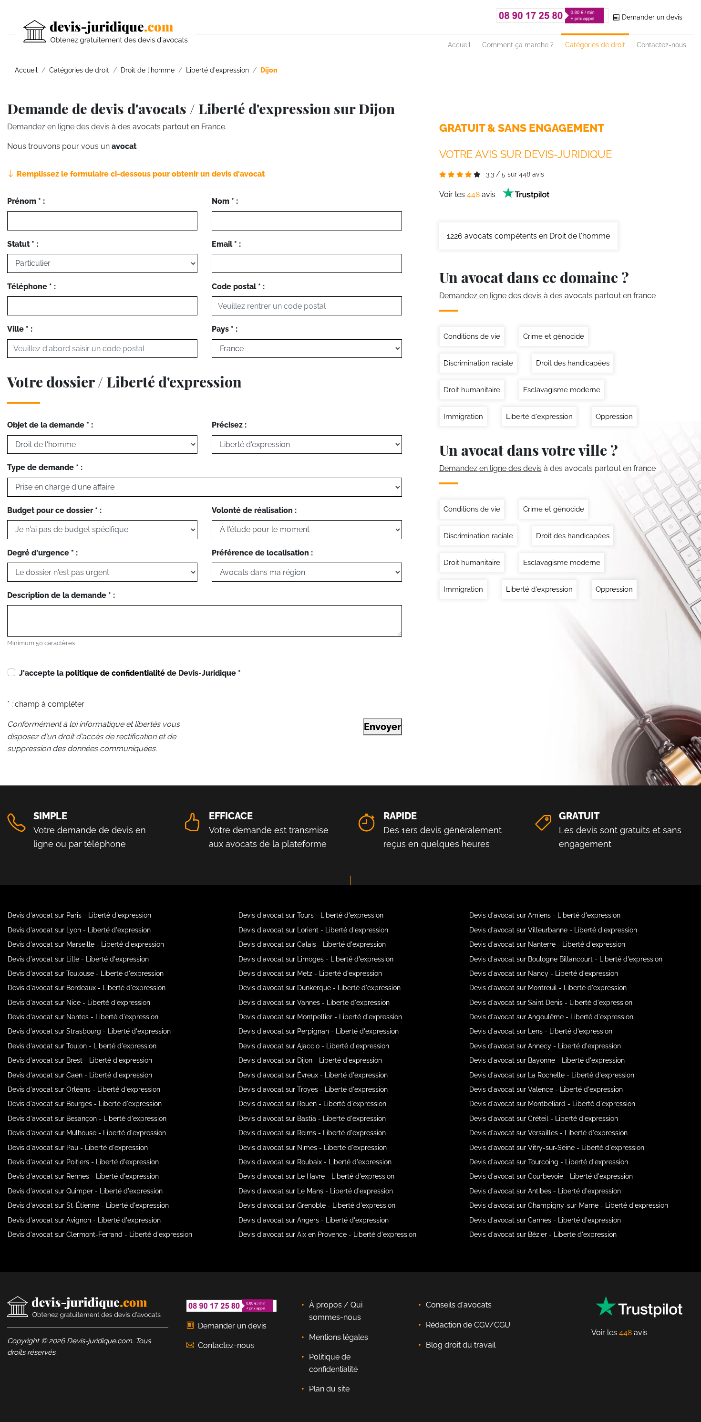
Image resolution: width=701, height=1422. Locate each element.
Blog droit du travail (460, 1344)
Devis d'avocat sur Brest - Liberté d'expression (80, 1060)
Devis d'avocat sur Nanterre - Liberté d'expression (547, 944)
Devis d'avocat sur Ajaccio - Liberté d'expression (313, 1046)
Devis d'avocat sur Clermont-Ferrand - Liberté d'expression (100, 1234)
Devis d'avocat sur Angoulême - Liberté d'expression (551, 1017)
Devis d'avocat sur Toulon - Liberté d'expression (82, 1046)
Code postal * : (238, 286)
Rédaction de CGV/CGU (468, 1324)
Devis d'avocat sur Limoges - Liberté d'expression (315, 959)
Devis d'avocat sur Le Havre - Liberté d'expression (316, 1176)
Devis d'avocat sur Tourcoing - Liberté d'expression (548, 1162)
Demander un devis (651, 17)
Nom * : (225, 201)
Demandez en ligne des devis (58, 126)
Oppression (614, 416)
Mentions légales (338, 1337)
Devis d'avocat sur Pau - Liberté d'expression (78, 1147)
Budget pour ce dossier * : (54, 510)
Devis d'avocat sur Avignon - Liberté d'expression (84, 1220)
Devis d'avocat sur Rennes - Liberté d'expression (83, 1176)
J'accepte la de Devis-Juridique (130, 673)
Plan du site (329, 1388)
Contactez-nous (661, 45)
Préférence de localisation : (262, 552)
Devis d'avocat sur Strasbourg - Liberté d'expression (89, 1031)
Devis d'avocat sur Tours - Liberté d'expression (310, 915)
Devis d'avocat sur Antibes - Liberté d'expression (545, 1191)
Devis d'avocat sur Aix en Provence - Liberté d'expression (327, 1234)
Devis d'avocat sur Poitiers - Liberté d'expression (83, 1162)
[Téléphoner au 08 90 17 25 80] (552, 15)
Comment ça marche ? (518, 45)
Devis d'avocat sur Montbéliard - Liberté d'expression (552, 1104)
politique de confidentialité (115, 673)
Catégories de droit (595, 45)
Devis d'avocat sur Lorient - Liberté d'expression (313, 930)
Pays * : (224, 329)
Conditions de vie (471, 336)
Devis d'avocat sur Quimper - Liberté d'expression (85, 1191)
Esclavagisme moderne (561, 390)
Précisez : (229, 424)
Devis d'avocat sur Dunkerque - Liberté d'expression (319, 988)
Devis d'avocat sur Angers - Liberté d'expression (313, 1220)
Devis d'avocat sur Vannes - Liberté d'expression (314, 1002)
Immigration (463, 416)
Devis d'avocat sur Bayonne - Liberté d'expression (547, 1060)
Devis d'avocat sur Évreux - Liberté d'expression (313, 1075)
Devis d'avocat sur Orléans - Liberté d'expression (84, 1089)
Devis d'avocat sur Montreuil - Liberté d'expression (548, 988)
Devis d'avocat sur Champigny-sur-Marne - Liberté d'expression (568, 1205)
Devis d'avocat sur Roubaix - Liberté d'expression (315, 1162)
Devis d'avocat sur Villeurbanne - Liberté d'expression (553, 930)
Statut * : (22, 244)
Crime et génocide (553, 336)
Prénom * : (26, 201)
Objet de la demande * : (50, 424)
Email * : (226, 244)
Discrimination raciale (478, 363)
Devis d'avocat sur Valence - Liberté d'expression (546, 1089)
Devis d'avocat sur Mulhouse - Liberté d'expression (87, 1133)
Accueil (459, 45)
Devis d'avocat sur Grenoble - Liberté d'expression (316, 1205)
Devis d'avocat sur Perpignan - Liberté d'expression (318, 1031)
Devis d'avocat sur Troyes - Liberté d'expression (313, 1089)
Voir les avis (468, 194)
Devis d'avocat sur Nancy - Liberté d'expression (543, 973)
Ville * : (19, 329)
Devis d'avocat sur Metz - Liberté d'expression (310, 973)
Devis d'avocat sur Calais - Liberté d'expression (312, 944)
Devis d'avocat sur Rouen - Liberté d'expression (312, 1104)
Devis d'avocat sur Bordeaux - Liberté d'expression (86, 988)
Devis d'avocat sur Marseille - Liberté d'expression (86, 944)
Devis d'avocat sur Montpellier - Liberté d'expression (320, 1017)
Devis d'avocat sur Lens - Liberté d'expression (540, 1031)
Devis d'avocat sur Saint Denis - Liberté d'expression (550, 1002)
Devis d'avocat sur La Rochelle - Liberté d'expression (551, 1075)
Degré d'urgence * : (42, 552)
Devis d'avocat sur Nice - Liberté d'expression (79, 1002)
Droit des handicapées (572, 363)
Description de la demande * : (61, 595)
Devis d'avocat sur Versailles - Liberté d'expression (548, 1133)
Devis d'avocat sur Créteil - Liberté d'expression (543, 1118)
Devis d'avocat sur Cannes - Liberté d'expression (545, 1220)
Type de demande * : (44, 467)
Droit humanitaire (471, 390)
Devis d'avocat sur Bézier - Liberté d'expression (543, 1234)
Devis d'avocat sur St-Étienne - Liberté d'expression (88, 1205)
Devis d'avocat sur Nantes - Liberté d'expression (83, 1017)
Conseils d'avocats (459, 1304)
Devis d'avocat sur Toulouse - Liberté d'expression (86, 973)
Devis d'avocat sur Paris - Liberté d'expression (79, 915)
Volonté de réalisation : (254, 510)
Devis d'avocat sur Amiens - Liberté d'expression (544, 915)
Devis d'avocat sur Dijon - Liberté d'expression (310, 1060)
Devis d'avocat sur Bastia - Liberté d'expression (312, 1118)
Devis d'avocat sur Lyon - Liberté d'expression (79, 930)
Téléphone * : (31, 286)
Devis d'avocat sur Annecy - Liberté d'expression (545, 1046)
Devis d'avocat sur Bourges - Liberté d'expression (85, 1104)
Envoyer (382, 726)
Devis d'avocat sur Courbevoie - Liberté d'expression (551, 1176)
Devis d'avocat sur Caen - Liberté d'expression (80, 1075)
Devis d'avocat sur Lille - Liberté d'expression (78, 959)
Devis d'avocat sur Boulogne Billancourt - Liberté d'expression (565, 959)
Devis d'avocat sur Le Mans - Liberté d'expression (315, 1191)
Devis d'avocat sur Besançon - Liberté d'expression (87, 1118)
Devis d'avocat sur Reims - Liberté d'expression (312, 1133)
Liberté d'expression (539, 416)
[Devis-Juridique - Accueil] (97, 32)
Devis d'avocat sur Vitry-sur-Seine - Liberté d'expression (556, 1147)
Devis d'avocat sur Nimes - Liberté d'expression (312, 1147)
